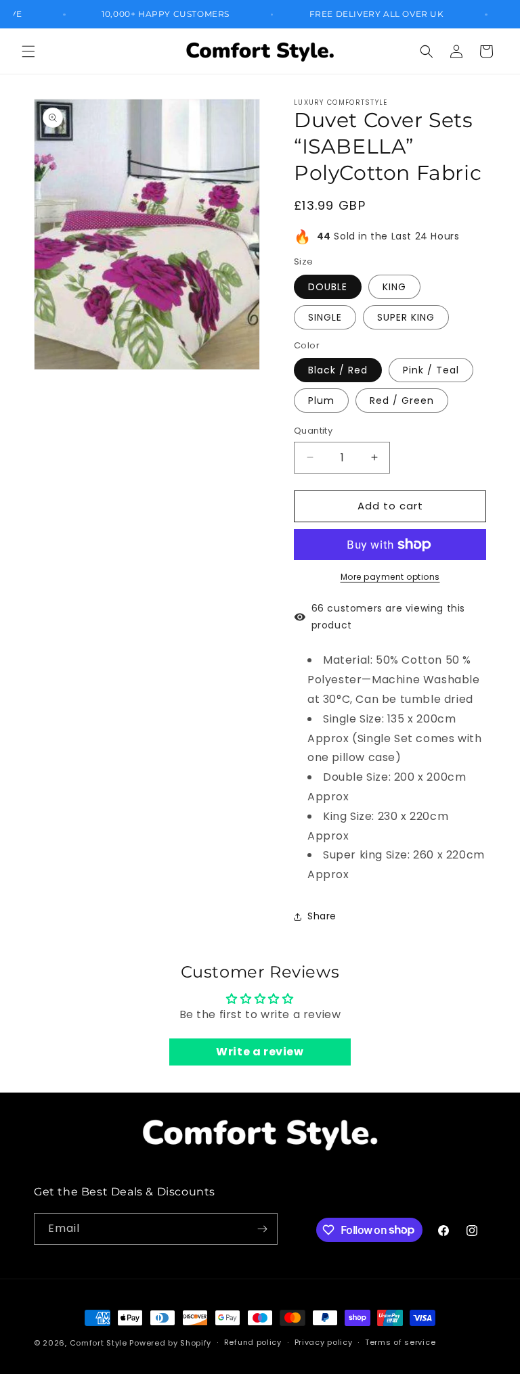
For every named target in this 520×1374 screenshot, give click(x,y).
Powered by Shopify (170, 1342)
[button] (28, 51)
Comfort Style (98, 1342)
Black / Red (338, 370)
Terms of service (400, 1342)
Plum (321, 400)
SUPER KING (406, 317)
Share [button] (322, 916)
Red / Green (402, 400)
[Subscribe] (262, 1229)
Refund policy (253, 1342)
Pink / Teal (431, 370)
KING (394, 287)
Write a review (259, 1051)
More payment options (390, 576)
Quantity (313, 430)
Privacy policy (324, 1342)
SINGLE (325, 317)
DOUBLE (327, 287)
